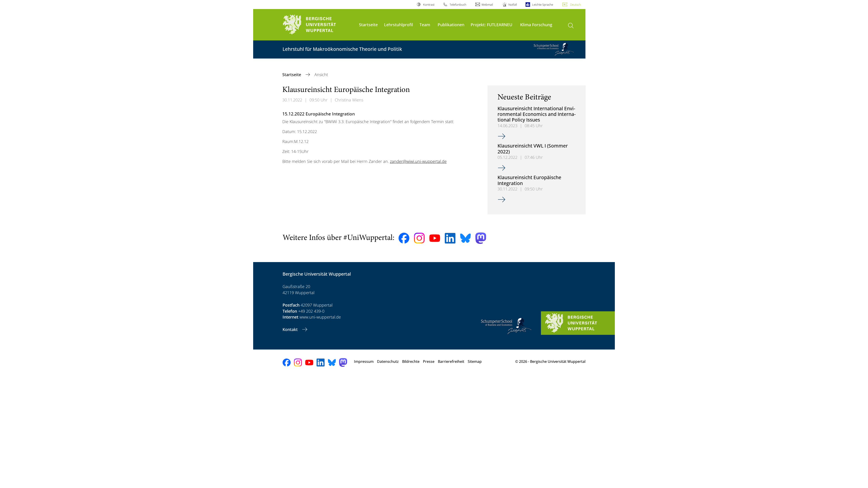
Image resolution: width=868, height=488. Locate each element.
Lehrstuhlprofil (398, 24)
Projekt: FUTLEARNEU (491, 24)
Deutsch (575, 4)
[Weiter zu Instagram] (419, 238)
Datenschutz (388, 361)
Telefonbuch (458, 4)
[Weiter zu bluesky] (465, 238)
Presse (428, 361)
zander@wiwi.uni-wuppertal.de (418, 161)
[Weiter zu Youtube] (434, 238)
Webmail (487, 4)
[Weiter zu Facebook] (404, 238)
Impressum (364, 361)
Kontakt (291, 329)
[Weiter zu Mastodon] (480, 238)
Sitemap (475, 361)
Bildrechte (411, 361)
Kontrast (428, 4)
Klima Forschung (536, 24)
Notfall (512, 4)
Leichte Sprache (542, 4)
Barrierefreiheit (451, 361)
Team (425, 24)
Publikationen (451, 24)
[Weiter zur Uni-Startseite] (318, 25)
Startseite (368, 24)
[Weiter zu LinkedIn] (450, 238)
